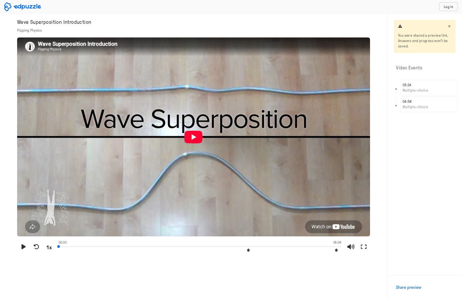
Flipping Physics (29, 30)
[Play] (23, 247)
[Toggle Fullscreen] (363, 247)
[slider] (200, 246)
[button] (248, 250)
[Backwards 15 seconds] (36, 247)
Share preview (408, 287)
